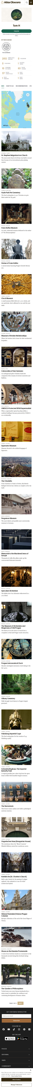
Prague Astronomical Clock (12, 663)
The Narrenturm (7, 806)
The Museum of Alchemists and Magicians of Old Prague (13, 627)
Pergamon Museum (8, 518)
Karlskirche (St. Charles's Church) (14, 877)
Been (2, 86)
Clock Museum (7, 298)
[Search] (27, 2)
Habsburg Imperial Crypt (11, 734)
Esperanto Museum (8, 446)
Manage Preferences (16, 1084)
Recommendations (22, 86)
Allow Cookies (16, 1079)
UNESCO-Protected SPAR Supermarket (16, 408)
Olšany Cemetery (8, 698)
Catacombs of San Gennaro (12, 371)
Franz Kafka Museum (9, 228)
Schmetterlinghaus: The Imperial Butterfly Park (13, 770)
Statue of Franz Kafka (9, 263)
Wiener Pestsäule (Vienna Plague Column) (14, 915)
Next (20, 1003)
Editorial (5, 1054)
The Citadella (6, 481)
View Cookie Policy (16, 1076)
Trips (4, 1060)
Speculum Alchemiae (9, 591)
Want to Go (10, 86)
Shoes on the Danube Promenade (14, 951)
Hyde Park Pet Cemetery (10, 193)
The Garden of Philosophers (12, 989)
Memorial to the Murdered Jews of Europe (14, 554)
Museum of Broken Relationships (14, 336)
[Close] (31, 1070)
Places (4, 1049)
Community (6, 1066)
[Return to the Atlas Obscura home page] (11, 2)
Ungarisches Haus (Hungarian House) (15, 841)
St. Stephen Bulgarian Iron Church (14, 155)
